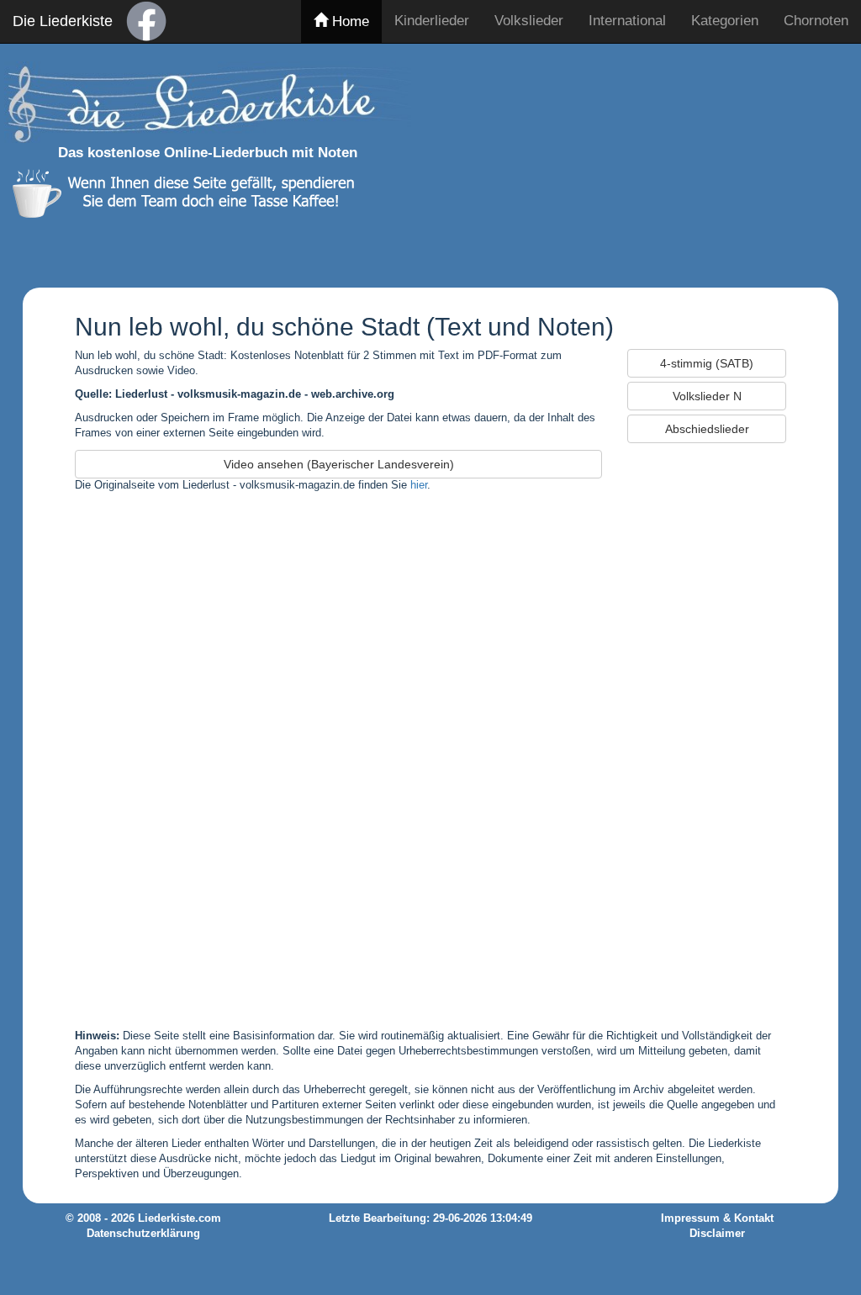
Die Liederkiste (63, 21)
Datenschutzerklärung (143, 1234)
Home (348, 21)
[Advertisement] (641, 162)
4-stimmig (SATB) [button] (706, 363)
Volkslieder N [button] (707, 396)
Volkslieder (528, 21)
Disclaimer (717, 1234)
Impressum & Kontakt (717, 1218)
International (627, 21)
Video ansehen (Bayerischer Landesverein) (339, 464)
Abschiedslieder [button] (707, 429)
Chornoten (816, 21)
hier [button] (418, 485)
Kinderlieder (431, 21)
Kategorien (724, 21)
